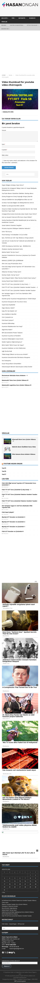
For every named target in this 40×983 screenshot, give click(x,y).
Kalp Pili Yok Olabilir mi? (9, 311)
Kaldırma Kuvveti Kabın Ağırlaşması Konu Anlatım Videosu (18, 912)
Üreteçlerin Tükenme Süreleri (10, 906)
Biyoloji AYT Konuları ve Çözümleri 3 (13, 517)
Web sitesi (5, 155)
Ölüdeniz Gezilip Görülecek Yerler (12, 249)
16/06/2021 (5, 514)
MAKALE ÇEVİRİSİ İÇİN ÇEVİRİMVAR (12, 260)
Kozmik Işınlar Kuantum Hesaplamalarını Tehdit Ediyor (19, 299)
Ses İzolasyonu (6, 360)
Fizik (13, 18)
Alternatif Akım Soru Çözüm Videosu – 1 (24, 440)
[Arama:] (20, 174)
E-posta (4, 150)
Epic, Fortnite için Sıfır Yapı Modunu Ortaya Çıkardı (17, 238)
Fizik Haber (5, 924)
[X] (5, 952)
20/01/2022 (5, 503)
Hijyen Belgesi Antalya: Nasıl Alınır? (13, 185)
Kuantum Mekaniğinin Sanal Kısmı (12, 339)
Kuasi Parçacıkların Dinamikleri (11, 363)
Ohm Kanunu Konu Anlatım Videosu (23, 454)
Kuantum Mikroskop (8, 323)
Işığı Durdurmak (7, 351)
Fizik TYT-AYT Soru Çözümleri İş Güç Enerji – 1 (16, 284)
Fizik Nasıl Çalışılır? (8, 320)
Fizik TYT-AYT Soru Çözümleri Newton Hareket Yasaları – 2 (20, 287)
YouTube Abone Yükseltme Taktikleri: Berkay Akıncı (17, 193)
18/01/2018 (5, 377)
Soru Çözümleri (8, 371)
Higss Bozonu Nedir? (8, 308)
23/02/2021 (5, 528)
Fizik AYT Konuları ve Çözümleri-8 (12, 531)
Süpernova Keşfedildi (8, 305)
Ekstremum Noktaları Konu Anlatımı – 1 (15, 375)
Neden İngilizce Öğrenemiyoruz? (12, 342)
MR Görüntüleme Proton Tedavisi (12, 333)
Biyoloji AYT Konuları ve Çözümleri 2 (13, 522)
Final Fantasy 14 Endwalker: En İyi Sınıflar (15, 235)
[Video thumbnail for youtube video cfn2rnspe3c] (20, 108)
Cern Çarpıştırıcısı (7, 317)
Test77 (4, 474)
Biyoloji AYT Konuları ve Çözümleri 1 (13, 526)
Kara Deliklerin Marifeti (9, 314)
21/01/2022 (5, 492)
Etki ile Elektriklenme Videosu (10, 914)
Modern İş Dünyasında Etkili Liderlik (13, 206)
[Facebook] (3, 952)
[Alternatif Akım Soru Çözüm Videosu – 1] (7, 441)
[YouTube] (10, 952)
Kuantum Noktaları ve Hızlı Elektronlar (14, 348)
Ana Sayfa (4, 18)
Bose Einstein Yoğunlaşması (9, 908)
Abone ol (6, 966)
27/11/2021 (5, 509)
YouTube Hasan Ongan (13, 464)
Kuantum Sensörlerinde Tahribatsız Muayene (16, 357)
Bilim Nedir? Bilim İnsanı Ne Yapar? (13, 345)
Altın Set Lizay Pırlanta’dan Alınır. (12, 263)
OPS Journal (21, 924)
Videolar (4, 22)
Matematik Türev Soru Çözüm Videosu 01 (15, 380)
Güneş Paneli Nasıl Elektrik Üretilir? (13, 281)
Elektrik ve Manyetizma (16, 25)
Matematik (22, 18)
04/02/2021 (5, 533)
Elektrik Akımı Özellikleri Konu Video (24, 447)
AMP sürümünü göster (20, 981)
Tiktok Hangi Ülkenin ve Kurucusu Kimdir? (15, 354)
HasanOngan (12, 924)
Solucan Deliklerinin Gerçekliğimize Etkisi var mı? (17, 199)
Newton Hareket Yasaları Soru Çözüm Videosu (14, 904)
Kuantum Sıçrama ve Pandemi (11, 336)
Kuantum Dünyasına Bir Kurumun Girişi (14, 302)
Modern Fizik (5, 28)
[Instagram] (7, 952)
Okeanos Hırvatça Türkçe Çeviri (11, 272)
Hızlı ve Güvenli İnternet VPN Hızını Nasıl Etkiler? (17, 217)
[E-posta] (12, 952)
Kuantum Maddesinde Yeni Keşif (12, 326)
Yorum (4, 130)
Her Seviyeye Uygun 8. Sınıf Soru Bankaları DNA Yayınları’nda (17, 506)
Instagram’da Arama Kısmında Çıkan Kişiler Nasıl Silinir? (19, 214)
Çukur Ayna (5, 902)
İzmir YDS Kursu (7, 231)
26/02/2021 (5, 519)
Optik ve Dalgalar (32, 25)
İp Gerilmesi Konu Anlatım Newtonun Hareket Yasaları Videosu (19, 900)
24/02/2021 (5, 524)
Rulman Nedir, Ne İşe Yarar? (10, 275)
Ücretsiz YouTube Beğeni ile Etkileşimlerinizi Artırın (18, 203)
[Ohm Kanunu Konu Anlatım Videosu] (7, 456)
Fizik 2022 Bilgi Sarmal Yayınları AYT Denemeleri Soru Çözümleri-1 (19, 484)
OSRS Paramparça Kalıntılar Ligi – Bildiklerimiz (16, 246)
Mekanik (3, 25)
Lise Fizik (5, 479)
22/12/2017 (5, 382)
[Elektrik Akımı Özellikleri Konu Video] (7, 449)
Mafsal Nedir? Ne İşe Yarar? (10, 252)
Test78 (4, 471)
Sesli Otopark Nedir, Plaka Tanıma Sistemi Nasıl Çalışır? (19, 278)
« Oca (3, 892)
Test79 (4, 468)
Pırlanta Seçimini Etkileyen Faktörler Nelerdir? (16, 228)
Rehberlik (32, 18)
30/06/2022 (5, 487)
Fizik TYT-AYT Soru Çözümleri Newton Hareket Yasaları (19, 290)
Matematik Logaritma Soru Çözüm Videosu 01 (16, 385)
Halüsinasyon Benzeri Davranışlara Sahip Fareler (17, 367)
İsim (3, 144)
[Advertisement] (21, 11)
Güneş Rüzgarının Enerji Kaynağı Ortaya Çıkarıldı (17, 196)
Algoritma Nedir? (7, 329)
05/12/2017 (5, 387)
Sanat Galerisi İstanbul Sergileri (12, 225)
